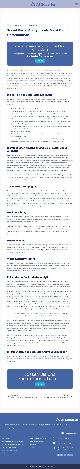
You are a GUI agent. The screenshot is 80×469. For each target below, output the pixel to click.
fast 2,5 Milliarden (32, 160)
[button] (76, 4)
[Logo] (42, 4)
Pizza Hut (10, 335)
